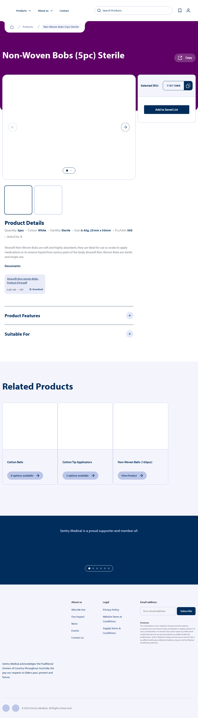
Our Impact (77, 616)
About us (43, 10)
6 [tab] (109, 568)
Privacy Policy (111, 609)
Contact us (77, 637)
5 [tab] (105, 568)
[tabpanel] (69, 127)
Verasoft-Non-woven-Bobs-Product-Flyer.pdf (23, 280)
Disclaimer (144, 622)
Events (75, 630)
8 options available (22, 475)
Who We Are (78, 609)
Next (131, 127)
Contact (64, 10)
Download (37, 289)
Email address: (148, 602)
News (74, 623)
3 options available (77, 475)
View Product (129, 475)
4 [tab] (101, 568)
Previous (7, 127)
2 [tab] (71, 171)
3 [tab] (97, 568)
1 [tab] (67, 171)
